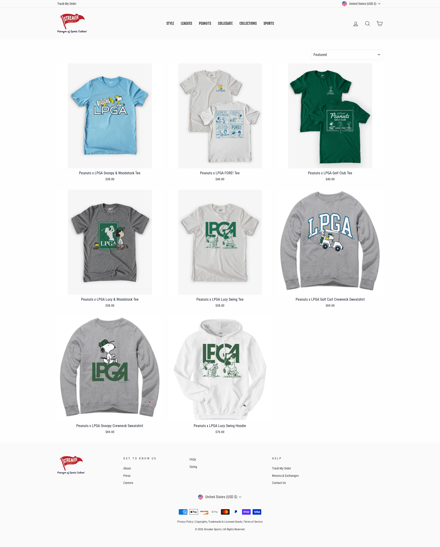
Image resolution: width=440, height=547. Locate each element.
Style (170, 23)
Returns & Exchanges (285, 476)
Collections (248, 23)
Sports (269, 23)
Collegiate (225, 23)
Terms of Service (253, 521)
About (127, 468)
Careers (128, 483)
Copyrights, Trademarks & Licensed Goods (218, 521)
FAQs (193, 459)
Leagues (186, 23)
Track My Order (66, 4)
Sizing (193, 467)
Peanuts (205, 23)
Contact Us (279, 483)
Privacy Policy (185, 521)
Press (126, 476)
